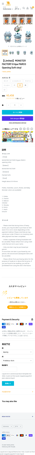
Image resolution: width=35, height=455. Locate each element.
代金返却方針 (6, 392)
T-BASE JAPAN (6, 72)
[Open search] (24, 8)
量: (3, 105)
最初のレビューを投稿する (17, 307)
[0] (31, 8)
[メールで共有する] (31, 129)
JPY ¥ (16, 426)
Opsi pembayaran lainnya (17, 123)
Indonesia (6, 426)
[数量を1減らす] (9, 105)
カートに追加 (17, 112)
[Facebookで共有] (20, 129)
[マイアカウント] (27, 8)
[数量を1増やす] (21, 105)
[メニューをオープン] (3, 4)
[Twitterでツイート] (28, 129)
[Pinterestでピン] (24, 129)
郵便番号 (5, 365)
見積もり (8, 383)
